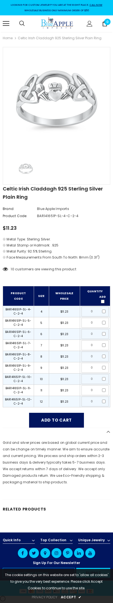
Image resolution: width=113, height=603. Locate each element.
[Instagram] (56, 553)
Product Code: (15, 216)
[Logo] (57, 23)
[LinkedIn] (79, 553)
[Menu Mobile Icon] (6, 23)
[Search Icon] (27, 23)
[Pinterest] (68, 553)
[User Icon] (89, 24)
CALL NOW (95, 5)
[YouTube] (90, 553)
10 (12, 269)
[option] (56, 101)
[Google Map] (45, 553)
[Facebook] (23, 553)
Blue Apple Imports (53, 208)
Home (8, 38)
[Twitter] (34, 553)
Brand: (8, 208)
